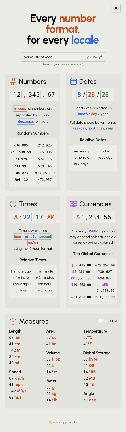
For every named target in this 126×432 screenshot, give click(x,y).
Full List (112, 321)
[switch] (102, 321)
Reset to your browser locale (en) (63, 64)
